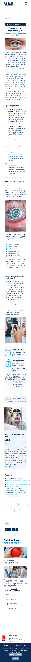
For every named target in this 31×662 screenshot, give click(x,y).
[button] (6, 529)
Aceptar (15, 658)
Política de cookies (15, 654)
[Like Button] (7, 523)
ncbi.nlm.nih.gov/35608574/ (13, 494)
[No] (29, 652)
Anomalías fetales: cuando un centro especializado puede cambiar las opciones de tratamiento (15, 582)
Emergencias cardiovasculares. (11, 561)
